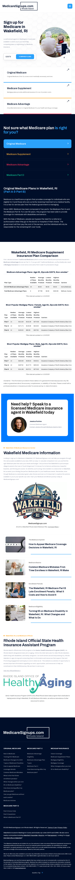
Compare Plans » (53, 527)
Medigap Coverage (57, 763)
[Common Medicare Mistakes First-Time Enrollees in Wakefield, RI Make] (15, 567)
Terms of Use (52, 827)
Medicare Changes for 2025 (13, 760)
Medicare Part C (32, 766)
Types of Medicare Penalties (13, 763)
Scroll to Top (36, 873)
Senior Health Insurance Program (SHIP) (50, 650)
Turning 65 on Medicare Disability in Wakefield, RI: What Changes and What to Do (48, 614)
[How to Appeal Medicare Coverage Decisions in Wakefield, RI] (15, 544)
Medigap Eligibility (57, 760)
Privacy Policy (62, 827)
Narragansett (52, 835)
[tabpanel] (37, 207)
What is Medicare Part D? (12, 817)
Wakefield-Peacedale (30, 835)
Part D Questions (9, 814)
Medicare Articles (10, 800)
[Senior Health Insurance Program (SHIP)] (37, 683)
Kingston (41, 835)
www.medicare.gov (20, 868)
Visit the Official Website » (12, 670)
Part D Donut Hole (10, 811)
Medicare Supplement (19, 88)
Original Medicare (16, 72)
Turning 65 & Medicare (11, 757)
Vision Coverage (56, 753)
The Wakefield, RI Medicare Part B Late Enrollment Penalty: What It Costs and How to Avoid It (47, 591)
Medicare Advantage (18, 104)
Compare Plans (25, 56)
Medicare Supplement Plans (60, 757)
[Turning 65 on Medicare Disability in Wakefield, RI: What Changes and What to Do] (15, 613)
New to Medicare (9, 753)
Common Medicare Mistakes (13, 772)
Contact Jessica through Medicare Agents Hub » (46, 427)
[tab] (37, 144)
